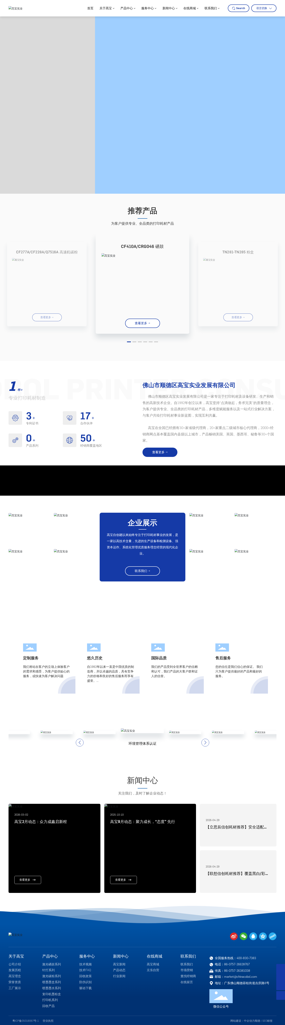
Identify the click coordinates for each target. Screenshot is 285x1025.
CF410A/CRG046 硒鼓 (142, 246)
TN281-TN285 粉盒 (238, 252)
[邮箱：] (280, 977)
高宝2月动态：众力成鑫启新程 (40, 952)
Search (240, 8)
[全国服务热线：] (280, 968)
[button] (129, 341)
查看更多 (24, 1010)
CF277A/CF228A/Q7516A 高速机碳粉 (47, 252)
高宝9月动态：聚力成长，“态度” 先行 (142, 952)
